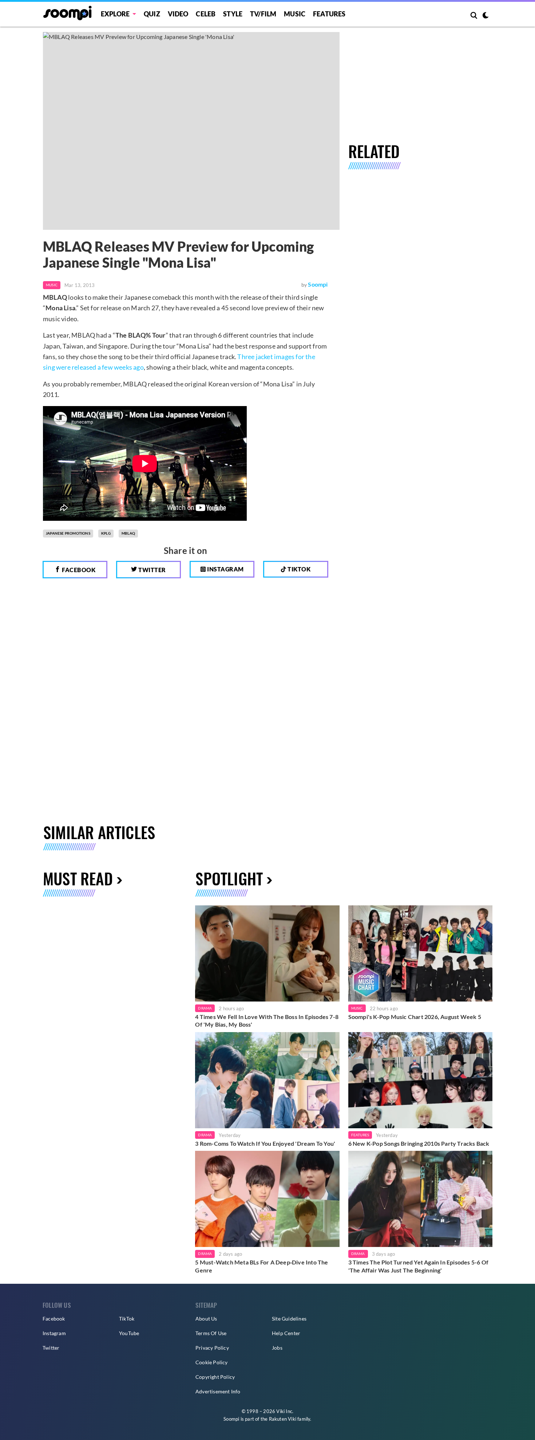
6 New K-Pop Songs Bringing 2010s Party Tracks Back (419, 1143)
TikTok (126, 1318)
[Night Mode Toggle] (485, 16)
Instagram (225, 569)
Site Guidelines (289, 1318)
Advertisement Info (218, 1391)
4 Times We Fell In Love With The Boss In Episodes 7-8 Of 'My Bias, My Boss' (266, 1020)
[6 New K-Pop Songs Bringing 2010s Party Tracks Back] (420, 1080)
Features (329, 14)
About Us (206, 1318)
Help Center (286, 1333)
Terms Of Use (210, 1333)
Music (294, 14)
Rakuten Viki (282, 1419)
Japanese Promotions (68, 533)
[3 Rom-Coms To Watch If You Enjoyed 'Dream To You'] (267, 1080)
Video (178, 14)
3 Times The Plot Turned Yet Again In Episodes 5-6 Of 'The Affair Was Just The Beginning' (418, 1266)
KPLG (106, 533)
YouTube (129, 1333)
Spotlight (229, 878)
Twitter (151, 569)
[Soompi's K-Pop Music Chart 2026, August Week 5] (420, 953)
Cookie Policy (211, 1362)
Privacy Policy (212, 1348)
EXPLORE (115, 14)
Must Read (78, 878)
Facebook (78, 569)
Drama (205, 1008)
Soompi (318, 284)
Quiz (152, 14)
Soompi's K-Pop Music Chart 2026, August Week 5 (414, 1016)
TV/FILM (263, 14)
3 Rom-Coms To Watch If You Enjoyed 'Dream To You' (265, 1143)
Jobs (277, 1348)
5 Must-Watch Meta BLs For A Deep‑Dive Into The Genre (261, 1266)
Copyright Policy (215, 1377)
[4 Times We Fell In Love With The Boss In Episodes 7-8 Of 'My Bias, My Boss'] (267, 953)
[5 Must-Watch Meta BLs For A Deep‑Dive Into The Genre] (267, 1199)
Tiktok (298, 569)
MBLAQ (128, 533)
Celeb (205, 14)
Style (232, 14)
